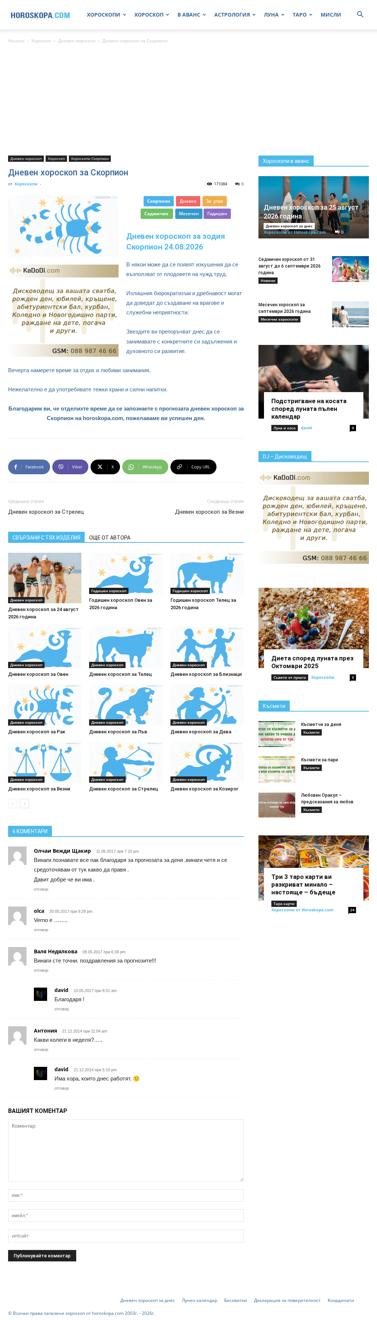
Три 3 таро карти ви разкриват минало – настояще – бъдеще (303, 884)
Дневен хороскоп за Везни (209, 512)
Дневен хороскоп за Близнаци (206, 674)
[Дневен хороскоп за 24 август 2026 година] (44, 578)
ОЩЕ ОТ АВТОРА (109, 538)
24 (352, 909)
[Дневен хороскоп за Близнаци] (207, 647)
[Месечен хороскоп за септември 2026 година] (350, 314)
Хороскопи (26, 183)
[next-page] (24, 803)
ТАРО (300, 14)
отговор (41, 889)
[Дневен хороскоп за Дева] (207, 705)
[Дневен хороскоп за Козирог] (207, 762)
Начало (16, 41)
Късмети (274, 706)
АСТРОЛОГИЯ (232, 14)
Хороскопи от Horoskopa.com (295, 232)
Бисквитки (235, 1300)
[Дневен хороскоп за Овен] (44, 647)
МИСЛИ (331, 14)
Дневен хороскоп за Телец (120, 674)
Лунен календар (199, 1300)
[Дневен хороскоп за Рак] (44, 705)
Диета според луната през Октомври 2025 (312, 662)
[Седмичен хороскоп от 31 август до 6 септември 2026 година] (350, 269)
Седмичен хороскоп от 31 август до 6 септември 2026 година (289, 266)
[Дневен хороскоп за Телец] (125, 647)
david (306, 427)
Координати (341, 1300)
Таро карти (284, 903)
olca (39, 910)
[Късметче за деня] (276, 734)
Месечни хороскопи (279, 319)
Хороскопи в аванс (286, 161)
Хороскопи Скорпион (90, 158)
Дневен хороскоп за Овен (38, 674)
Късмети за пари (319, 759)
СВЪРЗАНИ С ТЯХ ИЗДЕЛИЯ (46, 538)
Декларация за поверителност (287, 1300)
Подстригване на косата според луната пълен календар (308, 408)
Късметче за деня (321, 724)
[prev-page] (12, 803)
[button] (360, 15)
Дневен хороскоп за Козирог (204, 789)
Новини (268, 280)
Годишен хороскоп (108, 590)
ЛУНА (271, 14)
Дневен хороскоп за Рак (36, 731)
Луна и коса (285, 427)
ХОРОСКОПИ (103, 14)
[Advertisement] (188, 100)
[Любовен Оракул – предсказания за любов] (276, 805)
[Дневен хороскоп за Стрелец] (125, 762)
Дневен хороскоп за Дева (200, 731)
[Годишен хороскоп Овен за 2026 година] (125, 573)
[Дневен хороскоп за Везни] (44, 762)
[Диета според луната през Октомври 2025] (313, 628)
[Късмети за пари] (276, 769)
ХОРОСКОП (148, 14)
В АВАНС (188, 14)
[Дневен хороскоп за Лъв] (125, 705)
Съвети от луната (290, 677)
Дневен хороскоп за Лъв (118, 731)
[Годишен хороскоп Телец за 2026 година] (207, 573)
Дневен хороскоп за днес (289, 225)
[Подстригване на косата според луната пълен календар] (313, 382)
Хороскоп (41, 41)
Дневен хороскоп (76, 41)
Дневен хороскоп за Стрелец (46, 512)
